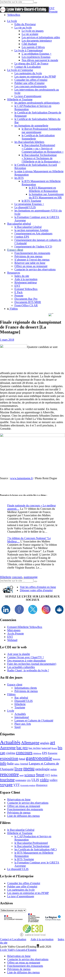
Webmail (12, 640)
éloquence (41, 785)
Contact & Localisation (27, 66)
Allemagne (30, 742)
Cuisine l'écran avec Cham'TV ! (25, 657)
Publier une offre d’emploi (29, 83)
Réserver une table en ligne (29, 262)
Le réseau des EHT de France (31, 63)
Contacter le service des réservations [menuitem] (27, 959)
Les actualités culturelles (21, 667)
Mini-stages (13, 630)
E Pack (18, 292)
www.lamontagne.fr (21, 478)
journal (24, 763)
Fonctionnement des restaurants (32, 253)
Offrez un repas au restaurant (30, 266)
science (29, 775)
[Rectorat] (14, 922)
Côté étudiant (29, 43)
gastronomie (31, 577)
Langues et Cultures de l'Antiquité (33, 720)
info (3, 763)
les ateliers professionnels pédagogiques (37, 102)
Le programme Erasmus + (29, 204)
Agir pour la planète (18, 654)
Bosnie (54, 748)
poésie (53, 769)
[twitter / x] (32, 613)
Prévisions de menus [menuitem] (19, 969)
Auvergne (8, 747)
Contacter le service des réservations (35, 269)
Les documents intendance (37, 40)
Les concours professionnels (30, 86)
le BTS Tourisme (31, 200)
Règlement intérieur (25, 282)
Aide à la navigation (25, 279)
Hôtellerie (5, 577)
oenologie (42, 769)
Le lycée (12, 21)
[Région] (52, 922)
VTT (16, 785)
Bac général (21, 697)
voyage (6, 784)
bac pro (22, 747)
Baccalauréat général (19, 223)
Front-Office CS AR (26, 305)
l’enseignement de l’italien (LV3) (33, 246)
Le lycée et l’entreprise (20, 70)
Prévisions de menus (26, 691)
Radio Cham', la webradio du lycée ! (28, 670)
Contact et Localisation (13, 939)
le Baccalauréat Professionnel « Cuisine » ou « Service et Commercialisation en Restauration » (43, 148)
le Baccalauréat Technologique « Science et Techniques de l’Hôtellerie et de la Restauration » (41, 158)
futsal (22, 758)
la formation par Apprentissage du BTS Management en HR (46, 196)
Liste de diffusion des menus (23, 815)
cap (2, 753)
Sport (17, 727)
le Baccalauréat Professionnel (31, 842)
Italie (10, 763)
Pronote (53, 11)
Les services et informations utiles (41, 37)
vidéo (44, 780)
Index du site (21, 275)
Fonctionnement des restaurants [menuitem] (25, 965)
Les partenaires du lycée (28, 73)
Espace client (14, 684)
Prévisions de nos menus (28, 256)
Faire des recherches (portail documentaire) (31, 663)
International (21, 717)
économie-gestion (27, 785)
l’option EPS (21, 236)
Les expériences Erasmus (36, 56)
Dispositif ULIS (23, 700)
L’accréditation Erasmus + (36, 53)
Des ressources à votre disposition (26, 660)
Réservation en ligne (19, 799)
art (52, 742)
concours (17, 577)
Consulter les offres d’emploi (30, 79)
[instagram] (46, 613)
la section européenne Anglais (31, 230)
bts (60, 747)
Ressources (13, 272)
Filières (11, 694)
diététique (37, 753)
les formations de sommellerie (31, 125)
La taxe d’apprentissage (27, 96)
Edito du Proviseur (25, 24)
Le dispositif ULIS (25, 207)
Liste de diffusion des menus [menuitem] (23, 972)
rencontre (9, 774)
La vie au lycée (23, 27)
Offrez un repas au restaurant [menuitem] (23, 962)
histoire (56, 759)
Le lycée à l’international (28, 50)
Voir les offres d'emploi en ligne (38, 587)
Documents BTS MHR (27, 302)
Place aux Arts (22, 723)
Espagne (52, 753)
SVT (47, 775)
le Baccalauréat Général (28, 226)
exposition (9, 758)
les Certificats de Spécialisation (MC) (35, 849)
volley (53, 780)
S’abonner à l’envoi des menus (31, 259)
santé (22, 775)
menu (28, 768)
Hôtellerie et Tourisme (19, 99)
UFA (29, 780)
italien (17, 764)
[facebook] (19, 613)
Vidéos (13, 308)
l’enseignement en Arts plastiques (33, 233)
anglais (44, 743)
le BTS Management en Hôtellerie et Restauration (43, 189)
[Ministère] (34, 922)
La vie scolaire (30, 34)
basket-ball (46, 748)
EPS (44, 753)
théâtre (54, 775)
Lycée (10, 710)
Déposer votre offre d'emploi (36, 590)
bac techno (35, 747)
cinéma (10, 753)
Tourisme (19, 707)
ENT (52, 8)
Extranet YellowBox (26, 289)
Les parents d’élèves (33, 47)
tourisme (7, 779)
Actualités (20, 713)
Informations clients (25, 687)
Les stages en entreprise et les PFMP (35, 76)
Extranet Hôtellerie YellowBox (24, 627)
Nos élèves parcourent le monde (40, 60)
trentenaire (20, 780)
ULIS (35, 780)
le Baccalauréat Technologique (31, 846)
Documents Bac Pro (25, 298)
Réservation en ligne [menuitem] (19, 956)
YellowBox (13, 14)
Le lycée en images (33, 30)
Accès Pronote (15, 633)
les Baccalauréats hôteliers (29, 141)
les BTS (19, 177)
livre (18, 768)
